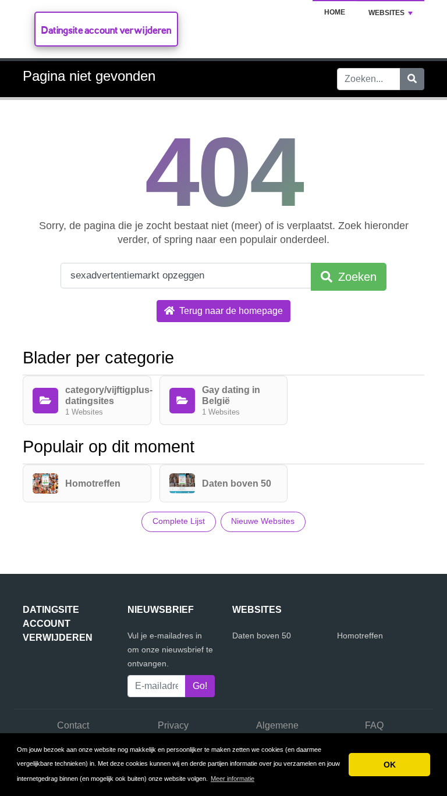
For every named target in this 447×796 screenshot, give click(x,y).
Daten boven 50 (261, 635)
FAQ (374, 725)
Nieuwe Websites (263, 521)
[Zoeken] (412, 79)
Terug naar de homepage (230, 311)
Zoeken (356, 276)
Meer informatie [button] (232, 778)
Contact (73, 725)
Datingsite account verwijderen (106, 30)
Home (334, 12)
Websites (386, 13)
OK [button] (390, 764)
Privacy (173, 725)
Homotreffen (360, 635)
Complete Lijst (178, 521)
